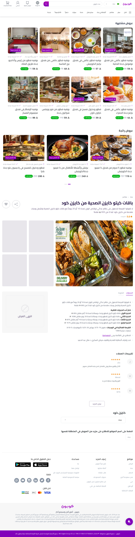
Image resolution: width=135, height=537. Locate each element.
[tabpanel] (111, 158)
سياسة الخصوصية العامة (71, 477)
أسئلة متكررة (102, 468)
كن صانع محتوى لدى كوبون (96, 481)
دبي (131, 481)
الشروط (121, 293)
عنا (78, 463)
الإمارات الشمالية (127, 490)
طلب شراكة (102, 472)
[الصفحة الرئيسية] (127, 4)
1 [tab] (69, 184)
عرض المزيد (97, 404)
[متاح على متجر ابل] (41, 464)
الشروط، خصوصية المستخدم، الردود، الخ (66, 472)
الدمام (131, 472)
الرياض (131, 463)
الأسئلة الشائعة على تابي (98, 486)
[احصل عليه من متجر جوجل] (23, 464)
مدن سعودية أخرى (126, 477)
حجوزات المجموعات (99, 477)
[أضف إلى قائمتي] (6, 204)
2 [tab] (65, 184)
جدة (131, 197)
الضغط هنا (106, 335)
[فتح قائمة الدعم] (129, 521)
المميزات (129, 293)
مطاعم (124, 197)
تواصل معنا (75, 468)
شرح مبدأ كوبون (100, 463)
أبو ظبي (130, 486)
